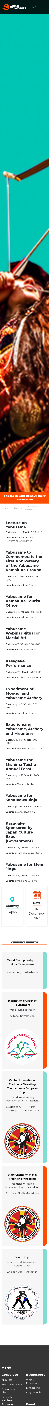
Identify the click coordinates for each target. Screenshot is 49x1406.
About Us (7, 1380)
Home (6, 508)
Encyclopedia (33, 1392)
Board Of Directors (12, 1384)
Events (16, 508)
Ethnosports (33, 1388)
